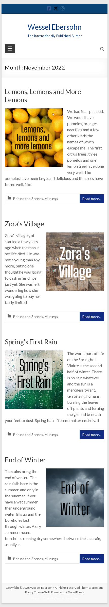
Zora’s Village (24, 224)
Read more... (91, 198)
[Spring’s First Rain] (34, 353)
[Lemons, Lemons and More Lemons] (34, 111)
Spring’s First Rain (31, 342)
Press (35, 598)
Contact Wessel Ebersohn (60, 598)
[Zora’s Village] (75, 235)
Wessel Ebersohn (55, 27)
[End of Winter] (75, 471)
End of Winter (25, 460)
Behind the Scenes (28, 198)
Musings (51, 198)
